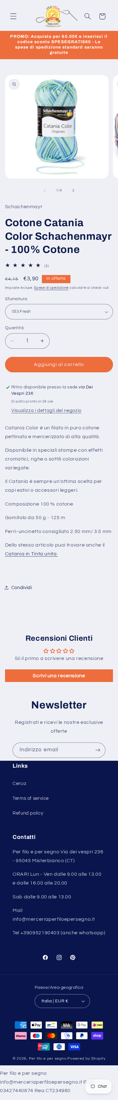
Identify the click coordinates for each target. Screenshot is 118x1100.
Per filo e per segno (48, 1058)
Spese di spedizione (51, 287)
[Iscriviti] (98, 750)
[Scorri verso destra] (73, 191)
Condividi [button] (21, 587)
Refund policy (28, 813)
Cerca (19, 783)
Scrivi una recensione (59, 675)
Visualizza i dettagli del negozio (46, 410)
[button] (13, 16)
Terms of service (31, 798)
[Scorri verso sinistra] (45, 191)
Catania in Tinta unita (31, 553)
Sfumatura (16, 299)
